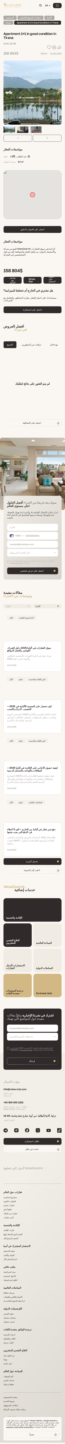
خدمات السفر (8, 1380)
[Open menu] (57, 5)
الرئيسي (10, 17)
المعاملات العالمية (12, 1287)
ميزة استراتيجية (9, 1272)
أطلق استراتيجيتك (10, 1280)
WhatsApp (32, 280)
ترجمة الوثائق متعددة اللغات (17, 1329)
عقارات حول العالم (12, 1192)
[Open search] (40, 5)
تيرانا (8, 22)
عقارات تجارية (9, 1205)
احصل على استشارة (52, 280)
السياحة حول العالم (13, 1371)
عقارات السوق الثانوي (30, 17)
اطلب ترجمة (8, 1342)
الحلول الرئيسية (9, 1276)
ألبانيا (49, 17)
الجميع (10, 344)
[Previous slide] (18, 138)
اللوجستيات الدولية (12, 1308)
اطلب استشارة (32, 1141)
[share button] (59, 47)
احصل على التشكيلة (32, 422)
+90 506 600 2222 (13, 1102)
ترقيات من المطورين (31, 344)
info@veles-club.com (14, 1089)
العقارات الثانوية (9, 1201)
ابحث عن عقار (32, 1149)
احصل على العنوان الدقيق (32, 229)
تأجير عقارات (8, 1217)
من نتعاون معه (8, 1355)
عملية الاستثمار (9, 1251)
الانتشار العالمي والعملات (12, 1297)
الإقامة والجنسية (11, 1225)
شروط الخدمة (9, 1401)
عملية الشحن (8, 1314)
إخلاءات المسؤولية (10, 1405)
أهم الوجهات (8, 1376)
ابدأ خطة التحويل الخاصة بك (14, 1301)
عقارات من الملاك (10, 1213)
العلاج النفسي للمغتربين (15, 1350)
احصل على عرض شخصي (32, 570)
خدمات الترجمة (9, 1334)
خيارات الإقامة (8, 1230)
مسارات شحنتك (9, 1318)
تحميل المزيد (32, 861)
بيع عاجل (54, 344)
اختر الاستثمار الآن (10, 1259)
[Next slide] (47, 138)
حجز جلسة (7, 1363)
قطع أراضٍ (7, 1209)
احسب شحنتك (9, 1322)
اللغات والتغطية (9, 1338)
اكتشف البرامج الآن (10, 1238)
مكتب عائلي (9, 1266)
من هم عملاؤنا (8, 1293)
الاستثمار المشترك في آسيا (17, 1246)
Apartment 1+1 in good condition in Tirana (37, 22)
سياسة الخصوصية (26, 1050)
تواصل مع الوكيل (13, 280)
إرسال (32, 1060)
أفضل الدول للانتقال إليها (12, 1234)
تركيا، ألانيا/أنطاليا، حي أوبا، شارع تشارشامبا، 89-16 (29, 1115)
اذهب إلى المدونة (32, 870)
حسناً (31, 1434)
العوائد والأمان (8, 1255)
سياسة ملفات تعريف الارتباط (14, 1409)
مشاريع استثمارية (10, 1197)
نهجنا (5, 1359)
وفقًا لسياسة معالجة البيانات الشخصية (19, 1427)
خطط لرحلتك (8, 1384)
